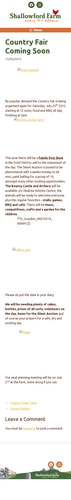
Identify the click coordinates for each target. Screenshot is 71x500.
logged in (29, 428)
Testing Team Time (23, 403)
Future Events (20, 408)
